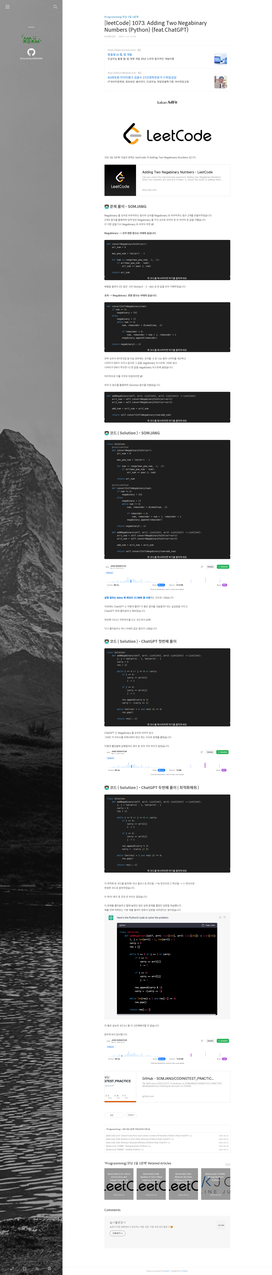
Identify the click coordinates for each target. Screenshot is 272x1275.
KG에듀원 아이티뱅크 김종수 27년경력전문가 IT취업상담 (142, 77)
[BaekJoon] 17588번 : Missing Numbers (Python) (127, 1146)
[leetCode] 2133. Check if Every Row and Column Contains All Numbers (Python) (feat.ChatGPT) (147, 1135)
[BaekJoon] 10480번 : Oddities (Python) (123, 1149)
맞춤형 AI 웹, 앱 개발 (120, 54)
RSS (37, 1268)
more (227, 1164)
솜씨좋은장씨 (118, 1222)
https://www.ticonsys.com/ (122, 50)
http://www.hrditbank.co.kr (122, 73)
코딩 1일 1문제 (128, 1129)
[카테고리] (8, 7)
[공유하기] (116, 1115)
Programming (113, 1129)
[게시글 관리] (120, 1115)
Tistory (185, 1271)
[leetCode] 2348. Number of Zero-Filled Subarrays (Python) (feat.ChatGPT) (138, 1139)
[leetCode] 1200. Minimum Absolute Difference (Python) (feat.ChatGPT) (136, 1142)
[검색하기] (55, 7)
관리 (50, 1268)
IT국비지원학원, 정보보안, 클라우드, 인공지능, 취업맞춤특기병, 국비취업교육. (149, 81)
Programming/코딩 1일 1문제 (121, 17)
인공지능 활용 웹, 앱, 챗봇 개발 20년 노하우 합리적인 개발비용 (141, 59)
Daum (166, 1271)
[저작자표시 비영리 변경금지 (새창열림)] (141, 1115)
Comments (112, 1210)
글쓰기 (13, 1268)
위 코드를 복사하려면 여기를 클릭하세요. (167, 278)
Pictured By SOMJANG (31, 58)
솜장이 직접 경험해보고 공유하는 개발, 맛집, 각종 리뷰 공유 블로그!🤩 (141, 1226)
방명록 (25, 1268)
